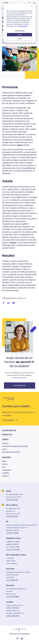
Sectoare (6, 457)
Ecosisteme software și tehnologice (15, 446)
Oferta (5, 439)
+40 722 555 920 (12, 580)
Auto (4, 467)
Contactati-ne (9, 430)
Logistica (5, 476)
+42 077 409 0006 (13, 549)
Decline (19, 38)
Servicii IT (5, 443)
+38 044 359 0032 (12, 616)
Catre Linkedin (8, 420)
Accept (19, 34)
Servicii (4, 449)
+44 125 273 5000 (12, 533)
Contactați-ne (19, 385)
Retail (4, 461)
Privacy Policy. (23, 26)
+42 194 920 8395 (12, 597)
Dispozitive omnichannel (11, 452)
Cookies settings (20, 30)
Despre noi (7, 434)
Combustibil (6, 470)
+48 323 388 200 (12, 516)
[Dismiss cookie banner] (32, 6)
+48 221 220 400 (12, 500)
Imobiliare (5, 473)
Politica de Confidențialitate (19, 634)
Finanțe (4, 464)
